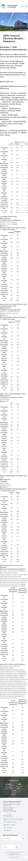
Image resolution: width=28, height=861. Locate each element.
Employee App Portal (14, 857)
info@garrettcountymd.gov (10, 811)
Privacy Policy (11, 854)
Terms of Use (17, 854)
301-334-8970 (10, 808)
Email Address (7, 838)
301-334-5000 (8, 809)
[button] (26, 6)
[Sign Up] (22, 838)
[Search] (22, 6)
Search (5, 847)
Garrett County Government (12, 6)
